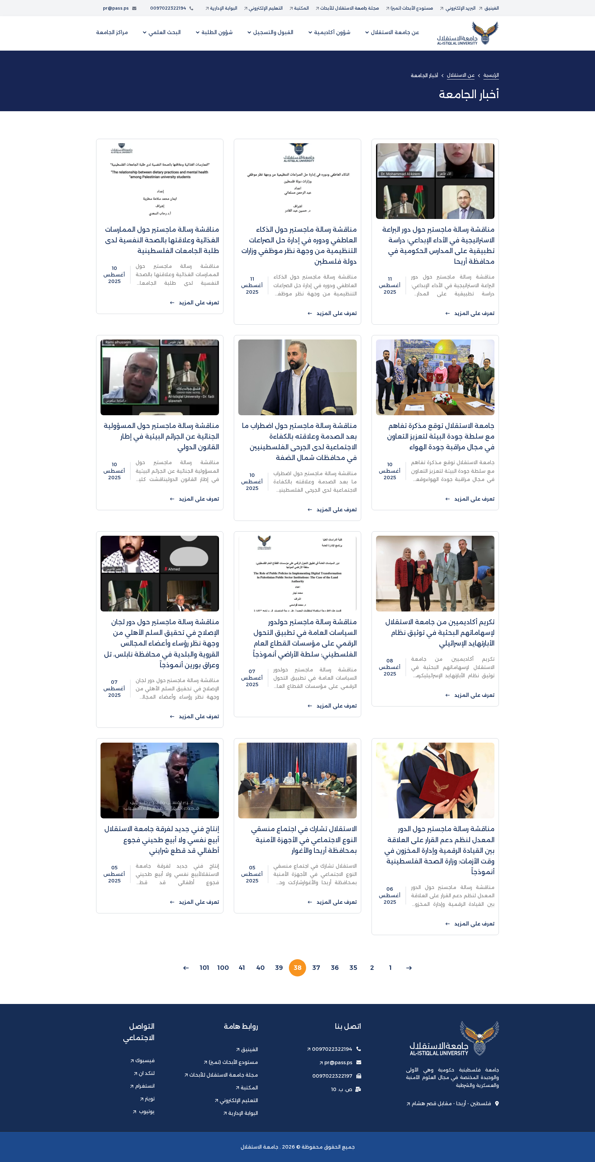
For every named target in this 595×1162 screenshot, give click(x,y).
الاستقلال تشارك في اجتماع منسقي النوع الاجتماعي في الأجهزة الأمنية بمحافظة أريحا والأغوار (304, 839)
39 (279, 968)
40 (260, 968)
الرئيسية (491, 75)
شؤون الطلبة (216, 32)
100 (223, 968)
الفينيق (491, 8)
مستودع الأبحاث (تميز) (411, 8)
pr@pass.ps (116, 8)
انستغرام (145, 1086)
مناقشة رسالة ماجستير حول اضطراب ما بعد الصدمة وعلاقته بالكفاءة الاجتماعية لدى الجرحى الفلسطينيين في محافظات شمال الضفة (299, 442)
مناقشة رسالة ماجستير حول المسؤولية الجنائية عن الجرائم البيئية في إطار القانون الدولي (161, 436)
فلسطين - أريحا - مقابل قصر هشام (451, 1103)
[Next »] (186, 967)
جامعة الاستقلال (259, 1147)
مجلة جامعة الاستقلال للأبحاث (349, 8)
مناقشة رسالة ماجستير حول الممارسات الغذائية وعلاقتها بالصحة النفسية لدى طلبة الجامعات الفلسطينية (162, 240)
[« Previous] (409, 967)
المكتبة (301, 8)
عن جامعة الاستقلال (395, 32)
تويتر (150, 1099)
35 (353, 968)
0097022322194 (168, 8)
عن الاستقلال (460, 75)
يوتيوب (146, 1111)
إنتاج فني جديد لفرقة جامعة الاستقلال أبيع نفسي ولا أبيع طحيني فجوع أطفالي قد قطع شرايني (161, 839)
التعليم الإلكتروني (266, 8)
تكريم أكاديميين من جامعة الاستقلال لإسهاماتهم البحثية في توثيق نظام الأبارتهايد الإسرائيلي (439, 632)
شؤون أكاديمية (332, 32)
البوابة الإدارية (223, 8)
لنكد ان (147, 1073)
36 (335, 968)
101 (204, 968)
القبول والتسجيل (273, 32)
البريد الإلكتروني (460, 8)
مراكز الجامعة (112, 32)
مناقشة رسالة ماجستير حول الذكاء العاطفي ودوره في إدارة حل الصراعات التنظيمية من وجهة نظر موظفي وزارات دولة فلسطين (299, 245)
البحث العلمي (164, 32)
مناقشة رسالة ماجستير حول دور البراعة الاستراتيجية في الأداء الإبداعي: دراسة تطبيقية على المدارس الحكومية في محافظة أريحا (438, 245)
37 (316, 968)
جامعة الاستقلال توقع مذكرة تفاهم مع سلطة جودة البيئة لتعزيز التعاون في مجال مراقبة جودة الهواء (440, 436)
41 (242, 968)
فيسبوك (145, 1060)
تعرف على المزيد (473, 313)
